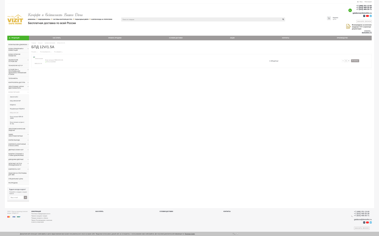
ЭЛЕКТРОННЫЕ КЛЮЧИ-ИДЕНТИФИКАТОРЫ (16, 87)
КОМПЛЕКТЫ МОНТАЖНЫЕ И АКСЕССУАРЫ (17, 144)
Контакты (285, 38)
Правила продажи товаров (39, 216)
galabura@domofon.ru (362, 13)
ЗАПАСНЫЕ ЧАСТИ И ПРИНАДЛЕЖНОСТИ (15, 164)
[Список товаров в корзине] (333, 19)
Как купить (57, 38)
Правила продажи (114, 38)
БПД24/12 (13, 105)
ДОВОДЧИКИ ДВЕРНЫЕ (15, 159)
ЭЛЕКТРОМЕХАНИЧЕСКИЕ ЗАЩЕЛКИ (16, 129)
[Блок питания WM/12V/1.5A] (38, 61)
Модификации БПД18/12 (17, 109)
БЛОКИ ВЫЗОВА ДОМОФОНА (17, 44)
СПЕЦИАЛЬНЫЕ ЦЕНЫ (15, 179)
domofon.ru (367, 33)
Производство (342, 38)
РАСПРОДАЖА (13, 183)
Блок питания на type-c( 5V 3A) (17, 123)
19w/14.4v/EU (14, 97)
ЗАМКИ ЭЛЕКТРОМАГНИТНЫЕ (15, 135)
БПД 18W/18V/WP (15, 101)
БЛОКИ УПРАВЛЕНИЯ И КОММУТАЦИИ (15, 49)
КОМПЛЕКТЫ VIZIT (14, 169)
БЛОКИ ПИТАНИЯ (13, 92)
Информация (36, 211)
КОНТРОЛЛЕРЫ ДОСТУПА (16, 82)
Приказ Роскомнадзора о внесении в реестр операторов (41, 221)
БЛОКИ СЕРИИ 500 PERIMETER (14, 55)
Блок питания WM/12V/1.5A (54, 60)
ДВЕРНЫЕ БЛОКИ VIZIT (15, 150)
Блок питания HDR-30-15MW (16, 117)
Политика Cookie (190, 234)
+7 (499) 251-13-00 (364, 6)
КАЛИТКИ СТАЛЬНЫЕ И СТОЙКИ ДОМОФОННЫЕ (16, 154)
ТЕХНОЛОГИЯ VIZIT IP (15, 65)
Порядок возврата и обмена (39, 218)
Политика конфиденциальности (40, 213)
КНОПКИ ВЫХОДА (14, 140)
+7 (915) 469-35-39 (364, 7)
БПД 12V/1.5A (14, 112)
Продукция (15, 38)
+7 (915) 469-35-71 (364, 9)
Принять (235, 234)
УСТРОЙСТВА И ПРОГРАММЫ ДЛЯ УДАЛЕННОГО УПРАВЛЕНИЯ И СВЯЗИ (17, 72)
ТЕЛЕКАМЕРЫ (13, 78)
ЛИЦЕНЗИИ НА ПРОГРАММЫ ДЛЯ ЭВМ (17, 174)
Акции (232, 38)
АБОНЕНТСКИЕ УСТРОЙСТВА (13, 60)
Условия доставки (175, 38)
